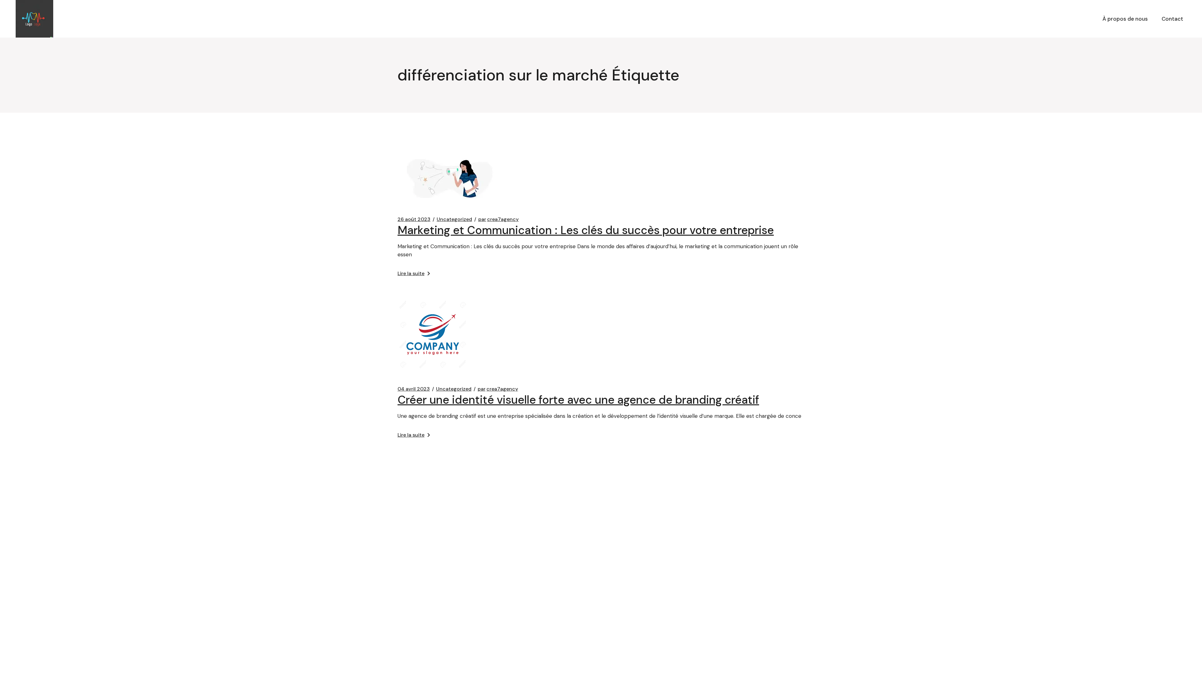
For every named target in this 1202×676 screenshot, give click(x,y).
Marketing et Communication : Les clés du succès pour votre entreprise (586, 230)
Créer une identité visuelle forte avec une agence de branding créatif (578, 399)
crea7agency (498, 219)
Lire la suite (411, 273)
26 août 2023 (414, 219)
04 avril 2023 (414, 389)
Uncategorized (454, 219)
